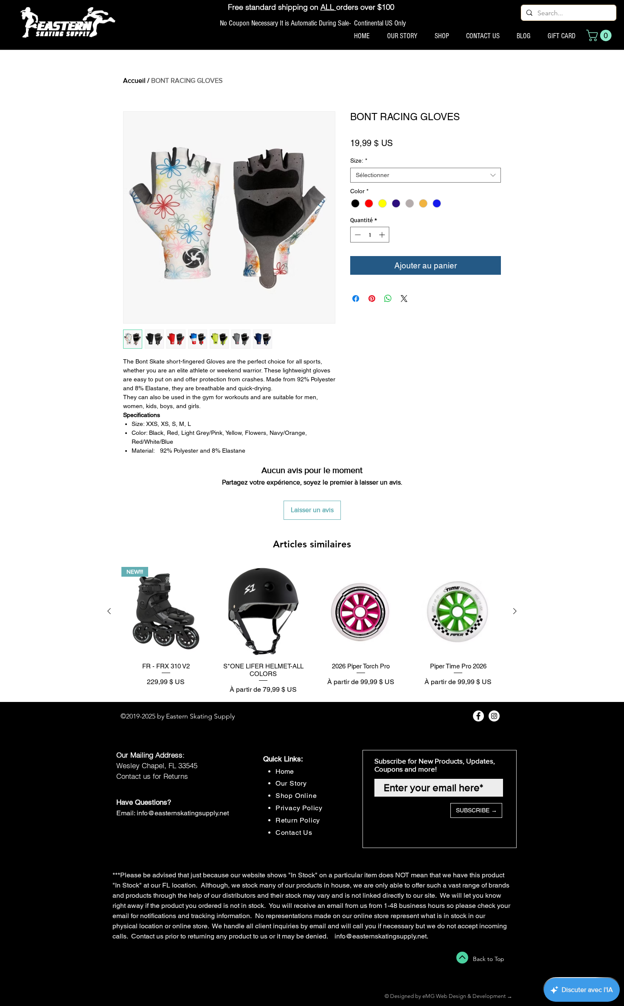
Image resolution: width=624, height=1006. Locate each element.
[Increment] (382, 234)
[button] (600, 35)
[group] (312, 630)
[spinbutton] (369, 234)
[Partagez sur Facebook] (356, 298)
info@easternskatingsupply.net (183, 813)
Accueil (134, 80)
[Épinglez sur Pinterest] (372, 298)
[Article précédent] (109, 611)
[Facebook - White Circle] (478, 715)
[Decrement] (356, 234)
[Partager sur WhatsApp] (388, 298)
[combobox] (425, 175)
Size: (358, 160)
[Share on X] (404, 298)
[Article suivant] (515, 611)
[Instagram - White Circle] (494, 715)
